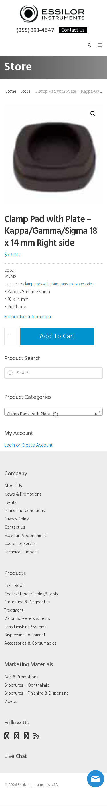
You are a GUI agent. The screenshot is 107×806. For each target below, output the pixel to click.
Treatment (13, 610)
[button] (93, 114)
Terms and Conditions (24, 510)
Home (10, 91)
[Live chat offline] (95, 778)
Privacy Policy (16, 519)
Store (25, 91)
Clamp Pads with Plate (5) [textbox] (52, 414)
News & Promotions (22, 494)
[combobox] (53, 412)
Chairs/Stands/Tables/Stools (31, 594)
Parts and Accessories (76, 284)
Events (10, 502)
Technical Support (21, 552)
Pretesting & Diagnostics (27, 602)
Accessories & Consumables (30, 643)
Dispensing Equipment (24, 635)
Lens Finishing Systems (25, 627)
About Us (13, 486)
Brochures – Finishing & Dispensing (36, 693)
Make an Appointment (25, 535)
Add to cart (57, 336)
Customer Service (20, 543)
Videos (10, 701)
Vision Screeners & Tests (27, 618)
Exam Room (14, 585)
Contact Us (72, 30)
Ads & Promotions (21, 677)
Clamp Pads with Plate (40, 284)
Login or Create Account (28, 445)
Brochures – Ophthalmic (26, 685)
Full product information (27, 317)
